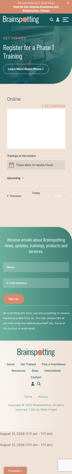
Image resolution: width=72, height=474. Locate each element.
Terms (28, 396)
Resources (19, 370)
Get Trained (28, 364)
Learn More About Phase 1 (26, 69)
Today (36, 193)
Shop (35, 370)
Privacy (43, 396)
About (11, 364)
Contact (36, 377)
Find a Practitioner (54, 364)
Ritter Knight (49, 409)
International (52, 370)
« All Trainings (53, 105)
